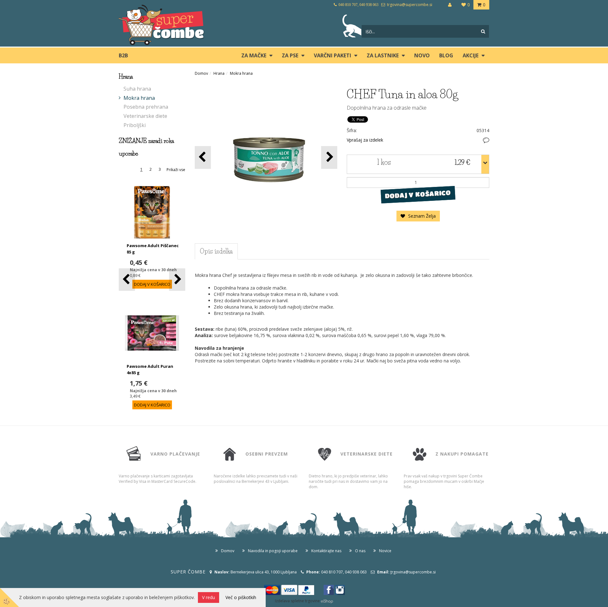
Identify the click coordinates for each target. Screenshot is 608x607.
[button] (177, 279)
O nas (360, 550)
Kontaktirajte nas (326, 550)
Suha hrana (137, 88)
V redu (208, 597)
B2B (123, 55)
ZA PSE (290, 55)
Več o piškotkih (240, 597)
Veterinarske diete (145, 115)
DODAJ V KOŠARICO (418, 194)
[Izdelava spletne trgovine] (327, 601)
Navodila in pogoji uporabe (273, 550)
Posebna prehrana (146, 106)
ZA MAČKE (253, 55)
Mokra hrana (139, 97)
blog (446, 55)
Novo (422, 55)
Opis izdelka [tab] (216, 251)
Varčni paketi (332, 55)
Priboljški (135, 125)
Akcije (470, 55)
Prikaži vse (176, 169)
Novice (385, 550)
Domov (201, 73)
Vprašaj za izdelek (365, 140)
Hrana (219, 73)
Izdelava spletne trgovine (297, 601)
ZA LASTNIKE (383, 55)
